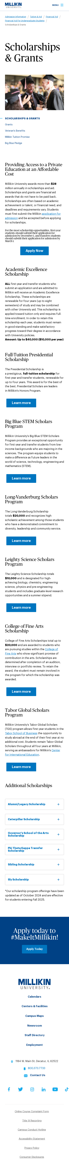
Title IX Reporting (32, 1121)
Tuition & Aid (36, 17)
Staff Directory (35, 1035)
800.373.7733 (36, 1068)
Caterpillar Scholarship (24, 819)
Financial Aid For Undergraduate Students (24, 21)
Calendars (34, 996)
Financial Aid (52, 17)
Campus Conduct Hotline (32, 1130)
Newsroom (34, 1025)
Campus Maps (34, 1016)
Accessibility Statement (32, 1139)
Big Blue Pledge (13, 143)
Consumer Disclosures (32, 1157)
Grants (9, 125)
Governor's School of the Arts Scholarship (28, 834)
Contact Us (37, 1075)
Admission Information (15, 17)
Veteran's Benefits (15, 131)
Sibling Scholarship (21, 864)
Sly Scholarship (18, 879)
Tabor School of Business (21, 733)
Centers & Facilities (35, 1006)
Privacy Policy (31, 1148)
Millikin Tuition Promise (17, 137)
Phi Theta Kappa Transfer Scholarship (25, 849)
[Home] (13, 7)
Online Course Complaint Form (32, 1111)
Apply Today (34, 949)
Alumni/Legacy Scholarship (26, 804)
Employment (34, 1045)
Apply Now (34, 251)
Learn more (21, 403)
